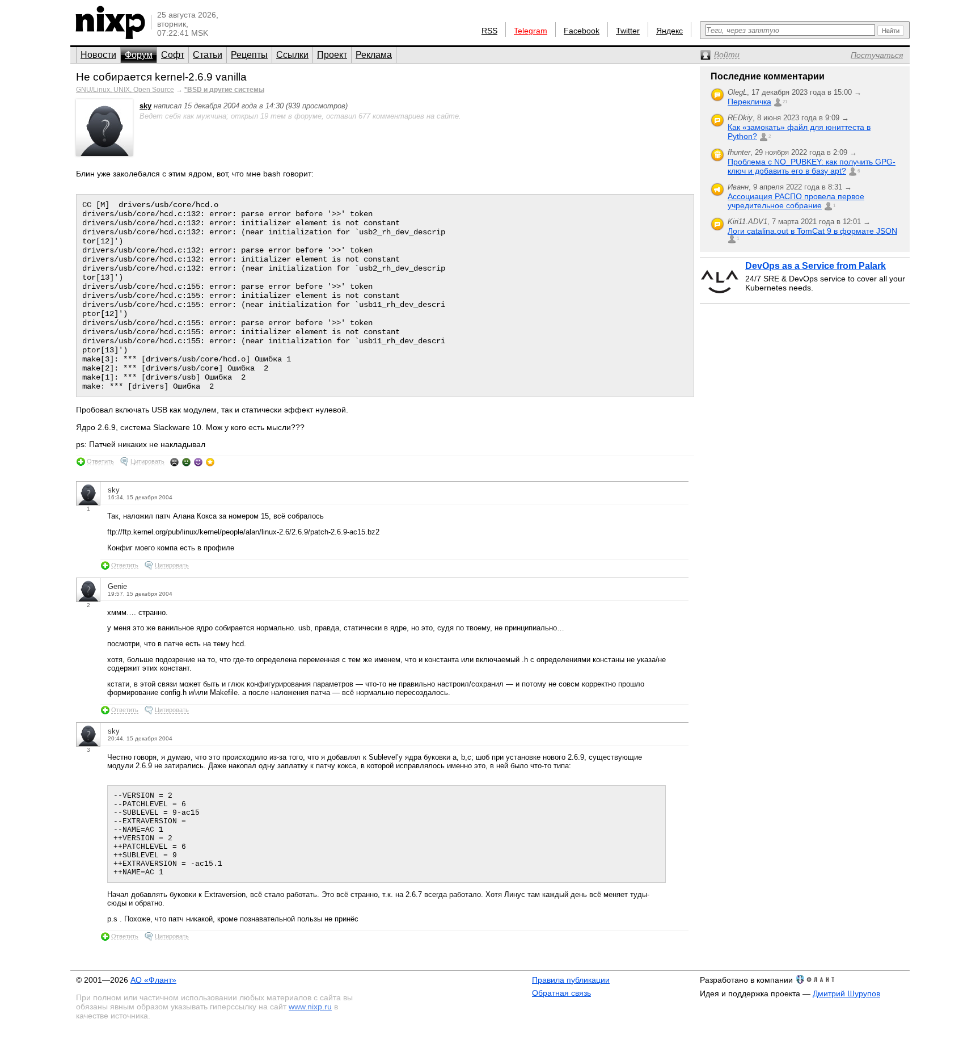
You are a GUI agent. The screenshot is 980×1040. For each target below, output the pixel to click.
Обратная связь (561, 992)
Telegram (530, 30)
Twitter (628, 30)
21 (785, 101)
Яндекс (669, 30)
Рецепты (249, 55)
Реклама (374, 55)
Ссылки (292, 55)
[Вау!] (210, 461)
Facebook (581, 30)
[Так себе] (186, 461)
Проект (332, 55)
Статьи (207, 55)
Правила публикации (571, 979)
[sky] (104, 153)
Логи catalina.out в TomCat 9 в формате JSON (812, 230)
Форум (139, 55)
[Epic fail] (174, 461)
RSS (489, 30)
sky (145, 106)
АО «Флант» (153, 979)
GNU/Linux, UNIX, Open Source (125, 89)
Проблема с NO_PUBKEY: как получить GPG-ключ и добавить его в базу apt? (811, 166)
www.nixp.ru (310, 1006)
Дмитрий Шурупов (846, 993)
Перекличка (749, 101)
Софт (172, 55)
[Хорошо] (198, 461)
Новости (98, 55)
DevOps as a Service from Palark (815, 266)
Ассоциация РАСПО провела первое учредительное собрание (796, 201)
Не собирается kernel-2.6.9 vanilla (161, 77)
